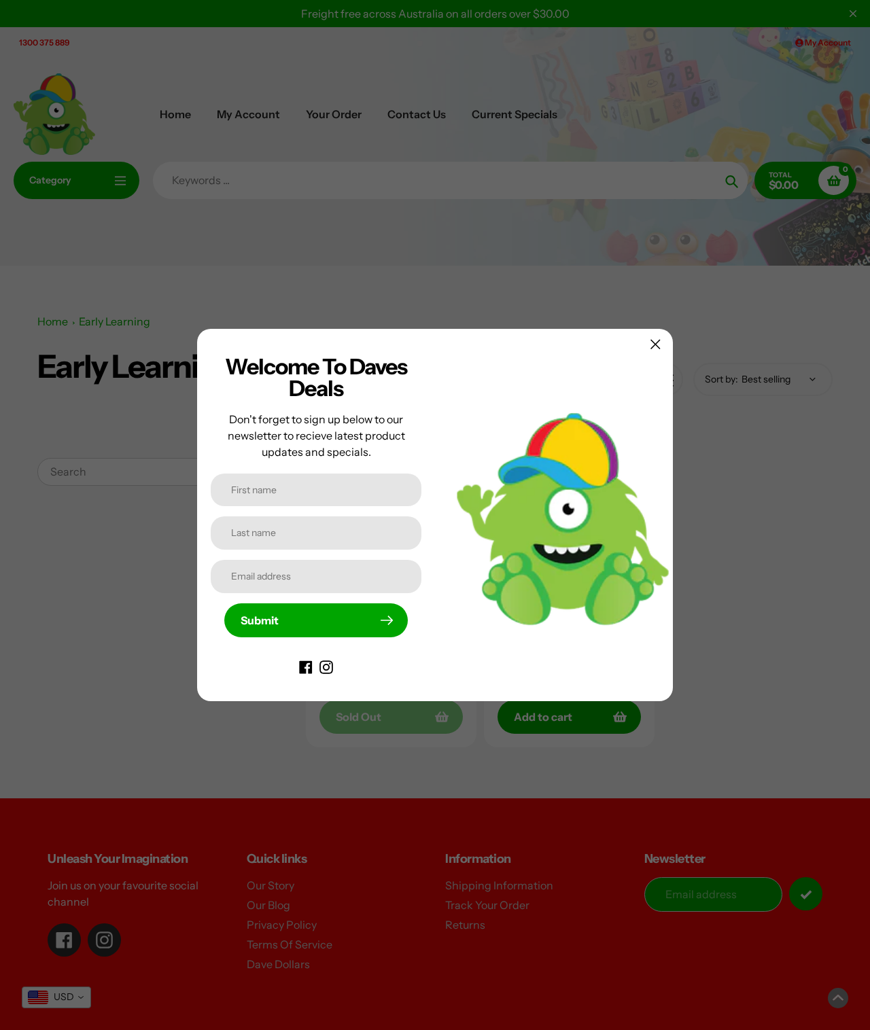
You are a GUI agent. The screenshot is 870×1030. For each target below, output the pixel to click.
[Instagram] (326, 666)
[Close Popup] (655, 344)
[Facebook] (306, 666)
